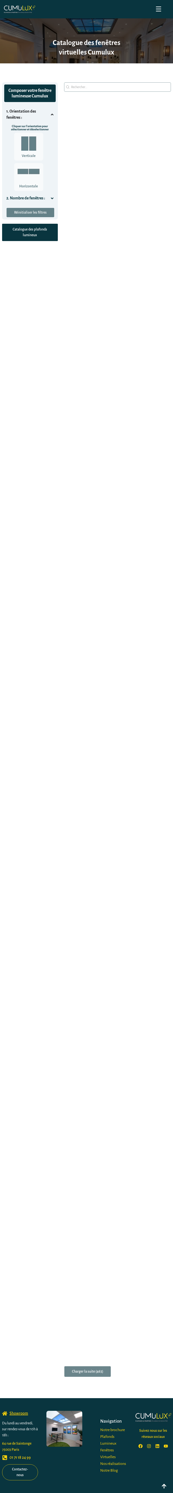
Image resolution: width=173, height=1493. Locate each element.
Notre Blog (109, 1470)
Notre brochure (112, 1430)
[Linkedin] (157, 1446)
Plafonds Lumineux (108, 1439)
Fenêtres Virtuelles (108, 1453)
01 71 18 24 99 (20, 1457)
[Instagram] (149, 1446)
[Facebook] (140, 1446)
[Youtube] (166, 1446)
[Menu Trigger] (158, 9)
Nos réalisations (113, 1464)
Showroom (18, 1413)
